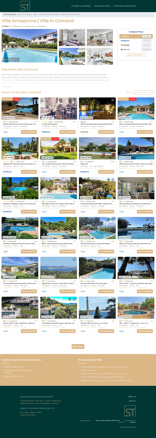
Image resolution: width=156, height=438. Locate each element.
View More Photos (11, 60)
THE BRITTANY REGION (27, 401)
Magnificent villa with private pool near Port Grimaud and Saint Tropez (107, 380)
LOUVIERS (48, 401)
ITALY (21, 412)
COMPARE (146, 36)
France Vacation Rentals (13, 376)
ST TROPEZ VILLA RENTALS (81, 6)
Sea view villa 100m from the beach (94, 283)
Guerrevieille (141, 248)
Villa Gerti (84, 164)
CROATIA (38, 412)
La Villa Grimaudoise (49, 124)
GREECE (32, 412)
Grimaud (76, 14)
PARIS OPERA (39, 401)
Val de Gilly (24, 208)
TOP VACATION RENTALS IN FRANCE (47, 403)
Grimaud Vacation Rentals (14, 367)
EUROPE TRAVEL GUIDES (27, 415)
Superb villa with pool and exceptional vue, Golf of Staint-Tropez (104, 367)
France (20, 14)
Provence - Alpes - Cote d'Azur (36, 14)
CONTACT (132, 401)
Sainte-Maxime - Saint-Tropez (60, 14)
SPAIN (26, 412)
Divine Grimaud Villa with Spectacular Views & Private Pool (102, 377)
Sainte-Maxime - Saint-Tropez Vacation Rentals (19, 371)
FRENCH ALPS (56, 401)
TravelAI (133, 422)
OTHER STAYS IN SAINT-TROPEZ (124, 6)
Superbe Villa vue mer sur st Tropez (94, 323)
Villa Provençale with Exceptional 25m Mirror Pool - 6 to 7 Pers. (104, 374)
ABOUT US (132, 397)
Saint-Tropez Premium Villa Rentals (108, 420)
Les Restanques (64, 128)
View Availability (29, 132)
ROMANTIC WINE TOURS (27, 403)
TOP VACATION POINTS (102, 6)
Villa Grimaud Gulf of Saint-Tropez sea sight (136, 164)
